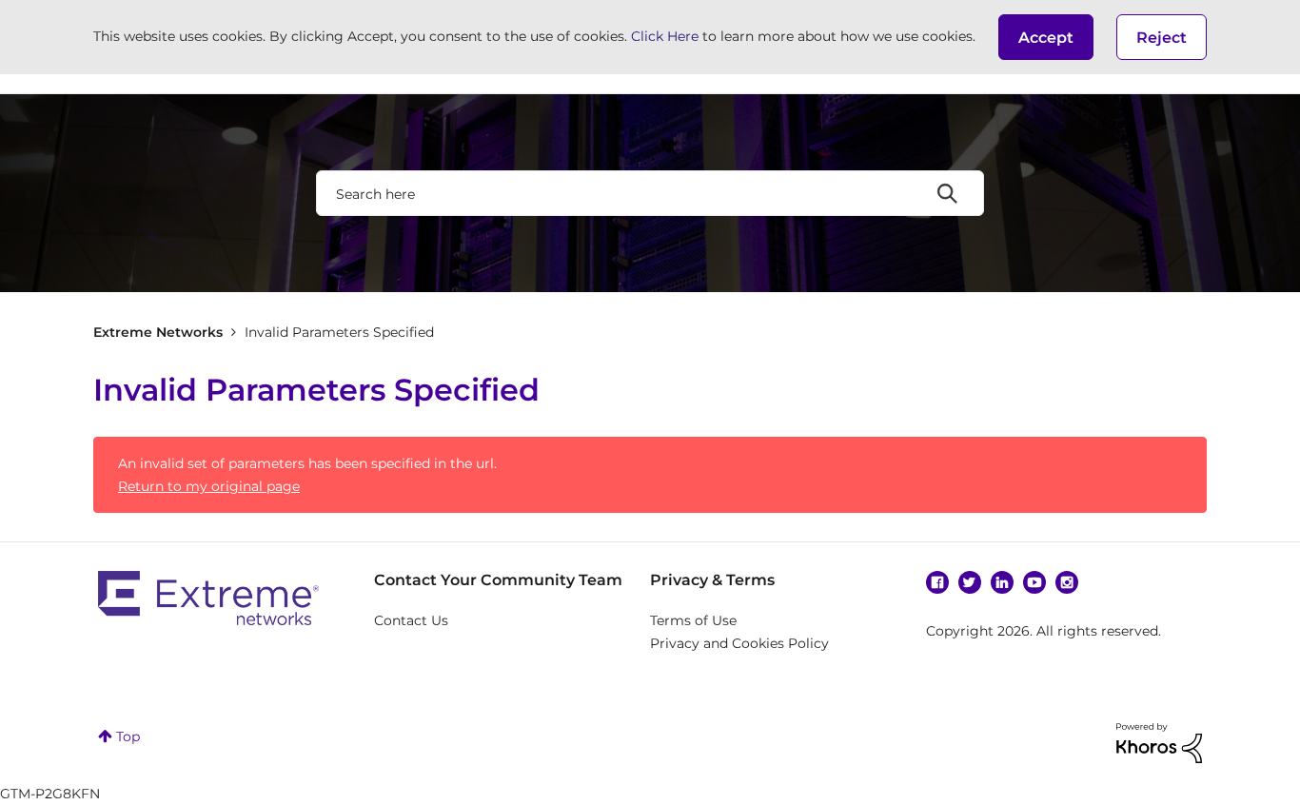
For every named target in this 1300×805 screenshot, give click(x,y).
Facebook (937, 582)
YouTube (1034, 582)
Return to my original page (209, 486)
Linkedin (1002, 582)
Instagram (1066, 582)
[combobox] (650, 193)
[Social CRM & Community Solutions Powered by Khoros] (1159, 741)
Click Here (665, 36)
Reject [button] (1161, 38)
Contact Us (411, 620)
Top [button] (128, 736)
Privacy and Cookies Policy (739, 643)
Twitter (969, 582)
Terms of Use (693, 620)
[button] (1045, 37)
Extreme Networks (158, 332)
